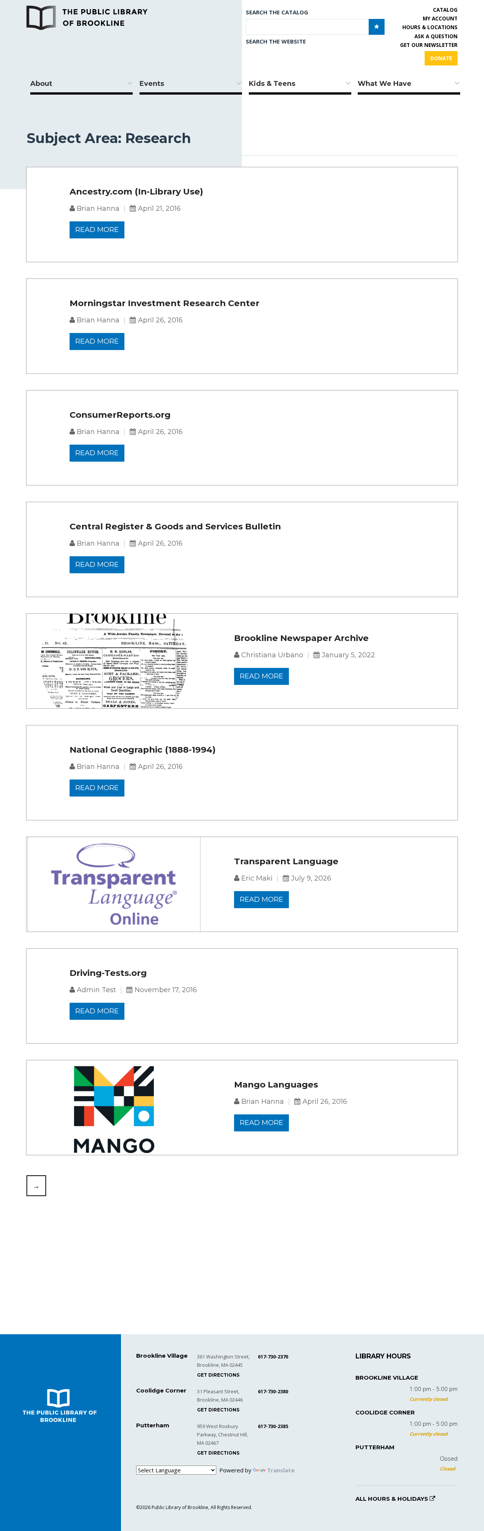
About (41, 83)
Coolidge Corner (385, 1412)
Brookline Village (386, 1377)
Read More (97, 230)
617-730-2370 (273, 1356)
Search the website (276, 41)
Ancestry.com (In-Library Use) (136, 192)
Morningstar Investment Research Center (164, 303)
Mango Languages (276, 1085)
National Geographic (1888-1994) (143, 750)
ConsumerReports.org (120, 415)
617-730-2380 (273, 1391)
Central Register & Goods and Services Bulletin (175, 526)
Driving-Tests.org (108, 973)
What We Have (384, 83)
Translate (281, 1470)
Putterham (374, 1447)
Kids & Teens (272, 83)
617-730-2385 (273, 1426)
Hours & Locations (430, 27)
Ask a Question (436, 36)
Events (152, 83)
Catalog (445, 9)
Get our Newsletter (429, 45)
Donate (441, 58)
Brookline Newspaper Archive (301, 638)
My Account (440, 18)
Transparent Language (286, 861)
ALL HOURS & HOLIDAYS (392, 1498)
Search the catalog (277, 12)
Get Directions (218, 1375)
